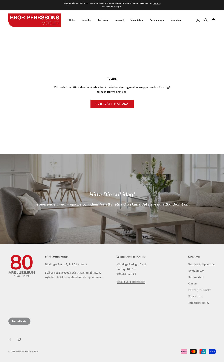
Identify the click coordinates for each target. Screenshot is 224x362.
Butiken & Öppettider (202, 264)
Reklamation (196, 277)
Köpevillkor (195, 296)
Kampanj (119, 20)
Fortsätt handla (112, 104)
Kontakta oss (196, 271)
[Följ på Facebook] (10, 339)
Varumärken (137, 20)
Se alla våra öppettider (131, 282)
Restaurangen (157, 20)
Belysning (103, 20)
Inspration (176, 20)
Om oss (193, 283)
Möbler (71, 20)
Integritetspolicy (198, 303)
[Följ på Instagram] (19, 339)
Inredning (86, 20)
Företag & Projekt (199, 290)
